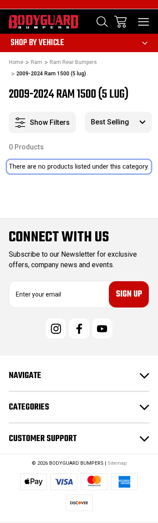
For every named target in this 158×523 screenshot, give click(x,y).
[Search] (102, 21)
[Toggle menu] (144, 22)
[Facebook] (79, 328)
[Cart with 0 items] (120, 22)
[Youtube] (102, 328)
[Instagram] (56, 328)
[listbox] (118, 122)
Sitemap (117, 463)
